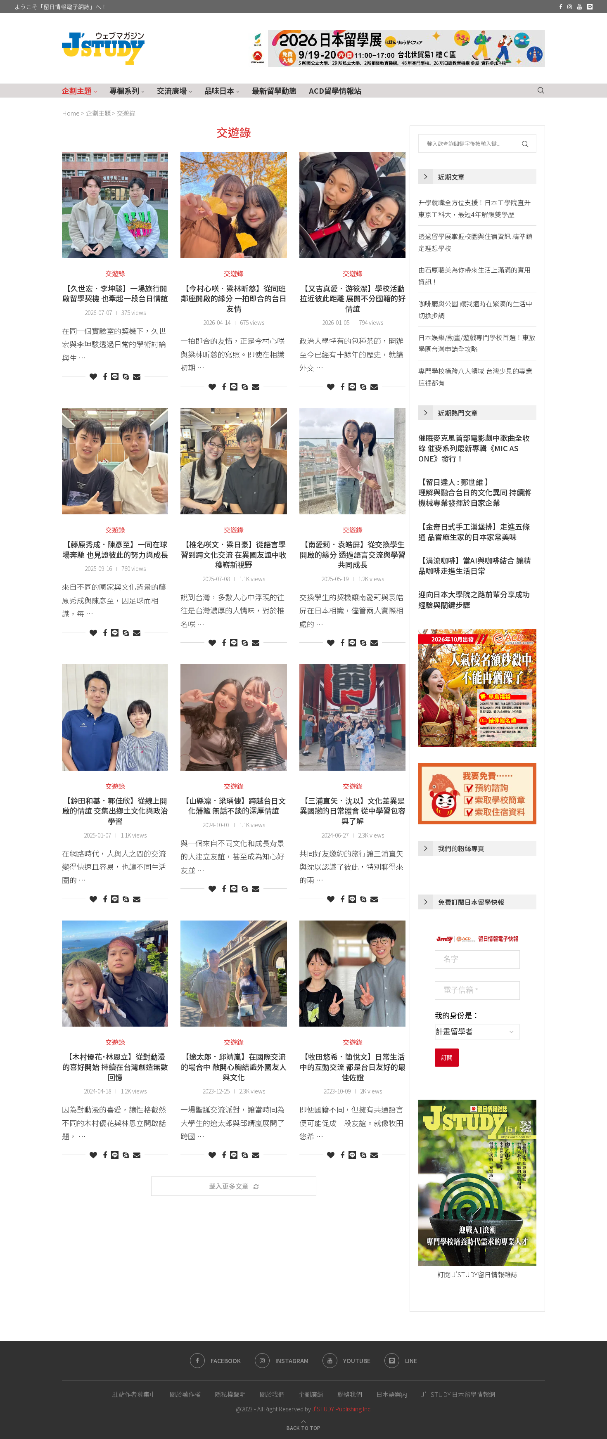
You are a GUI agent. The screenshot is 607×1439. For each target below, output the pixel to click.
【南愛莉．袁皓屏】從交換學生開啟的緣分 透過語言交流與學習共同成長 (352, 554)
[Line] (590, 6)
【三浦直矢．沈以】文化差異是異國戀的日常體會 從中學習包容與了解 (352, 810)
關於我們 (272, 1394)
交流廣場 (172, 90)
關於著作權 (185, 1394)
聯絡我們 (349, 1394)
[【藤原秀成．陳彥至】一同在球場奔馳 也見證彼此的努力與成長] (115, 461)
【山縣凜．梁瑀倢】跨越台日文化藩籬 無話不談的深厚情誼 (234, 805)
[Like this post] (93, 376)
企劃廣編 (311, 1394)
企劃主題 (77, 90)
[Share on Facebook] (105, 376)
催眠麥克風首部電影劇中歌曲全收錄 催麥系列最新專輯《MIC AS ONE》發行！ (474, 448)
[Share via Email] (136, 376)
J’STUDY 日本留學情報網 (458, 1394)
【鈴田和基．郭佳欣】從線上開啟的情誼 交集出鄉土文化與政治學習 (115, 810)
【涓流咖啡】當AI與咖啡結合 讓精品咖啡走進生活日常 (474, 565)
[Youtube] (579, 6)
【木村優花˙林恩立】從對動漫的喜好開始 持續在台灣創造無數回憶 (115, 1066)
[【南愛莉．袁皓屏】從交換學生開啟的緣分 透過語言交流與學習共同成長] (352, 461)
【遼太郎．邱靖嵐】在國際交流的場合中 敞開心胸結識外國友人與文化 (234, 1066)
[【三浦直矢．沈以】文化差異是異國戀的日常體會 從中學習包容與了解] (352, 717)
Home (71, 113)
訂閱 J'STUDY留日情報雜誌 (477, 1274)
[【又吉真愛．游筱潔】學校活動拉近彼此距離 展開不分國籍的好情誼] (352, 205)
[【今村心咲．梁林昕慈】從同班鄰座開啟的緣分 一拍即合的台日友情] (233, 205)
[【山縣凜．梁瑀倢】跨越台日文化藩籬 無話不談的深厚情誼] (233, 717)
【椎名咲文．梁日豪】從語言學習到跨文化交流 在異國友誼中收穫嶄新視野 (234, 554)
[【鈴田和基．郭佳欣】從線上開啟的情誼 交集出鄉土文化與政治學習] (115, 717)
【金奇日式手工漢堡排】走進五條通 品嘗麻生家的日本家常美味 (474, 531)
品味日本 (219, 90)
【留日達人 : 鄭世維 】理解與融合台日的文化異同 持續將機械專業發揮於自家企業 (474, 492)
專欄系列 (124, 90)
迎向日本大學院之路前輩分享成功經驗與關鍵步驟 (474, 599)
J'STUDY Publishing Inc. (342, 1409)
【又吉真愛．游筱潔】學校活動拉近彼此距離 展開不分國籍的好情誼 (352, 298)
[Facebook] (560, 6)
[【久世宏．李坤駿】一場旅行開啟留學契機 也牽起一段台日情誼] (115, 205)
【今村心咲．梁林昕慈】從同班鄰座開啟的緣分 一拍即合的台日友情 (234, 298)
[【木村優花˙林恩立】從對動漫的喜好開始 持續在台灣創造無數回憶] (115, 974)
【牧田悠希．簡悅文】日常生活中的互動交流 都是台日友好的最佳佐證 (352, 1066)
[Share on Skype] (126, 376)
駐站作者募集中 (134, 1394)
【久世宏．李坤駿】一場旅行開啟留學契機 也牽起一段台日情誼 (115, 293)
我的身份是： (457, 1016)
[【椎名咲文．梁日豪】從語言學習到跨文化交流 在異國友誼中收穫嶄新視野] (233, 461)
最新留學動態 (274, 90)
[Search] (541, 90)
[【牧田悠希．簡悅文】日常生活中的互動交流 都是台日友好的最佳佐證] (352, 974)
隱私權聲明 (230, 1394)
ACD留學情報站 (335, 90)
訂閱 (447, 1057)
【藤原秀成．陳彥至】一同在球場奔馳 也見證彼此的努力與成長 (115, 549)
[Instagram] (569, 6)
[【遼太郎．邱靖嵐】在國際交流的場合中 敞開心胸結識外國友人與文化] (233, 974)
